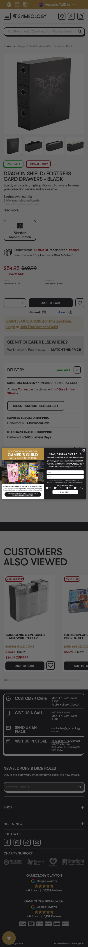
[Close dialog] (84, 450)
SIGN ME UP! (65, 492)
